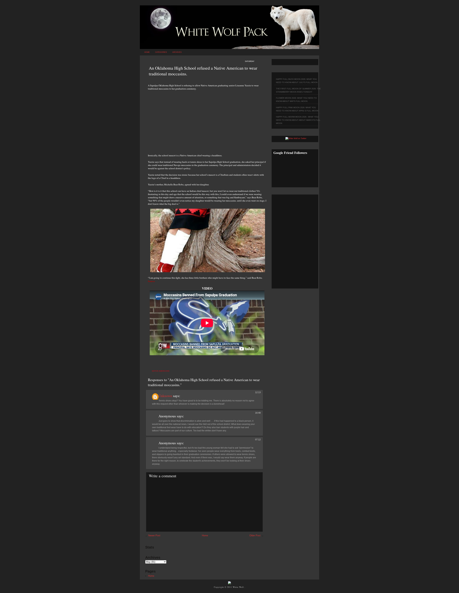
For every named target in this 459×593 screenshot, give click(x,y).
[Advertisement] (207, 120)
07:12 (258, 439)
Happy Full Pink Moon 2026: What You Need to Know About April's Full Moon (297, 109)
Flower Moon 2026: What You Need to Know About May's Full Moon (296, 99)
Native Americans (160, 371)
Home (147, 52)
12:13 (258, 392)
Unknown (165, 395)
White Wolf (239, 587)
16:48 (258, 413)
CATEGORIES (161, 52)
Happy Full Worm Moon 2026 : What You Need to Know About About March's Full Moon (298, 120)
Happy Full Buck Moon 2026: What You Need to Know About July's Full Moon (297, 80)
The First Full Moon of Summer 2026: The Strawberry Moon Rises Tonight (298, 90)
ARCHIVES (177, 52)
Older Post (255, 535)
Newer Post (154, 535)
